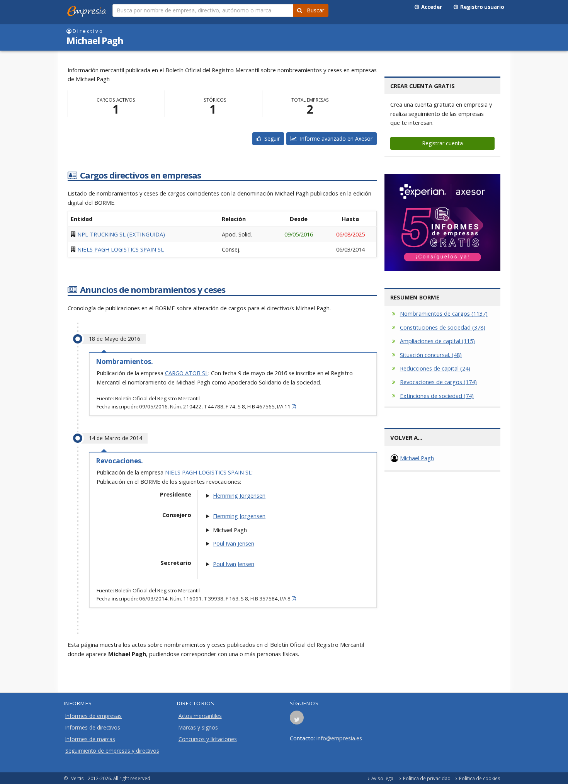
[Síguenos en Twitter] (297, 719)
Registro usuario (481, 6)
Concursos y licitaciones (208, 739)
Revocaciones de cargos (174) (438, 382)
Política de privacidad (427, 778)
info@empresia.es (339, 738)
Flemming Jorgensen (239, 495)
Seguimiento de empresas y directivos (112, 750)
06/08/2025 (350, 234)
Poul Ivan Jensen (233, 543)
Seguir (270, 138)
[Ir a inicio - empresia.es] (88, 9)
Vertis (77, 778)
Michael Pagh (417, 458)
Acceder (430, 6)
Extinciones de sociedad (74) (437, 396)
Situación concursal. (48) (431, 355)
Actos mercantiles (200, 716)
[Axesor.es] (442, 222)
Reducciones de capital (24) (435, 368)
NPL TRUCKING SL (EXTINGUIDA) (121, 234)
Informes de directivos (92, 727)
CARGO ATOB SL (186, 373)
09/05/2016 (298, 234)
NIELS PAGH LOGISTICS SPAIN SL (120, 249)
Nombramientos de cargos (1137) (444, 313)
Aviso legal (383, 778)
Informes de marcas (90, 739)
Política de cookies (479, 778)
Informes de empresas (93, 716)
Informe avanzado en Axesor (334, 138)
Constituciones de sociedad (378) (442, 327)
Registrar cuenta (442, 143)
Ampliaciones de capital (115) (437, 341)
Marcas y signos (198, 727)
